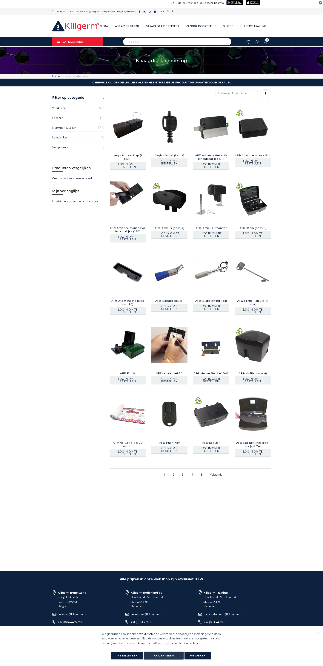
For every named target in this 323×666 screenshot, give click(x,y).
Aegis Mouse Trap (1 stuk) (127, 157)
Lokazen (57, 118)
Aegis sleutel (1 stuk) (169, 155)
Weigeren (198, 655)
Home (56, 76)
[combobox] (177, 41)
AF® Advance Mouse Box (253, 155)
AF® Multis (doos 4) (253, 373)
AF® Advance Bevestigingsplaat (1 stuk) (211, 157)
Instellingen (127, 655)
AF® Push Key (169, 442)
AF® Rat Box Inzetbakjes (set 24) (252, 444)
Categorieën (72, 41)
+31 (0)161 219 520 (65, 11)
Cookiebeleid (192, 643)
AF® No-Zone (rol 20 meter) (128, 444)
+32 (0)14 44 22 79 (215, 622)
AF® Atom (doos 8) (252, 228)
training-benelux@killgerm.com (224, 614)
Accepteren (164, 655)
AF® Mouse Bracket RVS (211, 373)
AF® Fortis (127, 373)
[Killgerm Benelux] (75, 26)
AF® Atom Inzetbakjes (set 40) (127, 302)
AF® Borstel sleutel (169, 301)
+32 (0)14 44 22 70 (70, 622)
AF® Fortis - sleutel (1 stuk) (252, 302)
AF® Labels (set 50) (169, 373)
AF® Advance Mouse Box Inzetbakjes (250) (128, 229)
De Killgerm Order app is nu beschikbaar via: (197, 2)
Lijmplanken (60, 137)
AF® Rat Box (211, 442)
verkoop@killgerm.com (93, 11)
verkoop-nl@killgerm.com (121, 11)
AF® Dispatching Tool (211, 301)
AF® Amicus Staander (211, 228)
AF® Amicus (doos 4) (169, 228)
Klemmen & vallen (64, 127)
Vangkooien (60, 147)
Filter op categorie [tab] (68, 98)
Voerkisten (59, 108)
